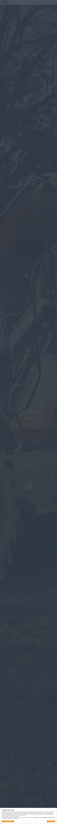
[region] (28, 816)
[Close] (54, 810)
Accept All (51, 821)
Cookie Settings (8, 821)
